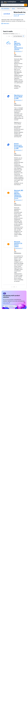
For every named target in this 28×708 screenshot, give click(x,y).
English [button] (22, 1)
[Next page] (11, 36)
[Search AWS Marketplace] (25, 5)
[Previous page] (7, 36)
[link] (21, 8)
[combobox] (12, 5)
